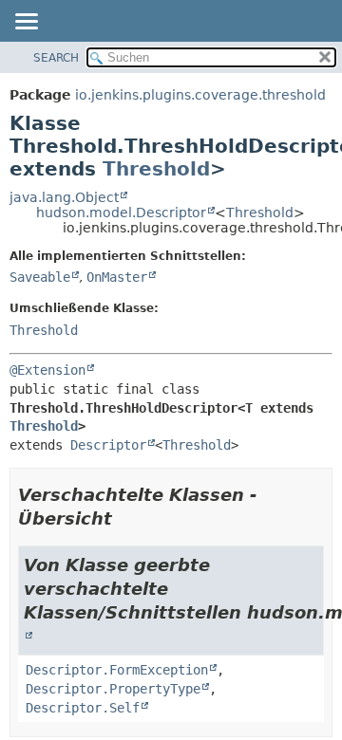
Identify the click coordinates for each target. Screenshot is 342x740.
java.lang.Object (64, 197)
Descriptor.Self (83, 707)
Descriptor (108, 445)
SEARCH (56, 58)
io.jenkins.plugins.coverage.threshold (200, 94)
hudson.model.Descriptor (121, 212)
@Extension (48, 370)
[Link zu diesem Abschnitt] (125, 518)
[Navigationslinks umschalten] (26, 22)
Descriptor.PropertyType (113, 688)
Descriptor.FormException (117, 669)
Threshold (156, 168)
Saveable (40, 277)
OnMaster (116, 277)
